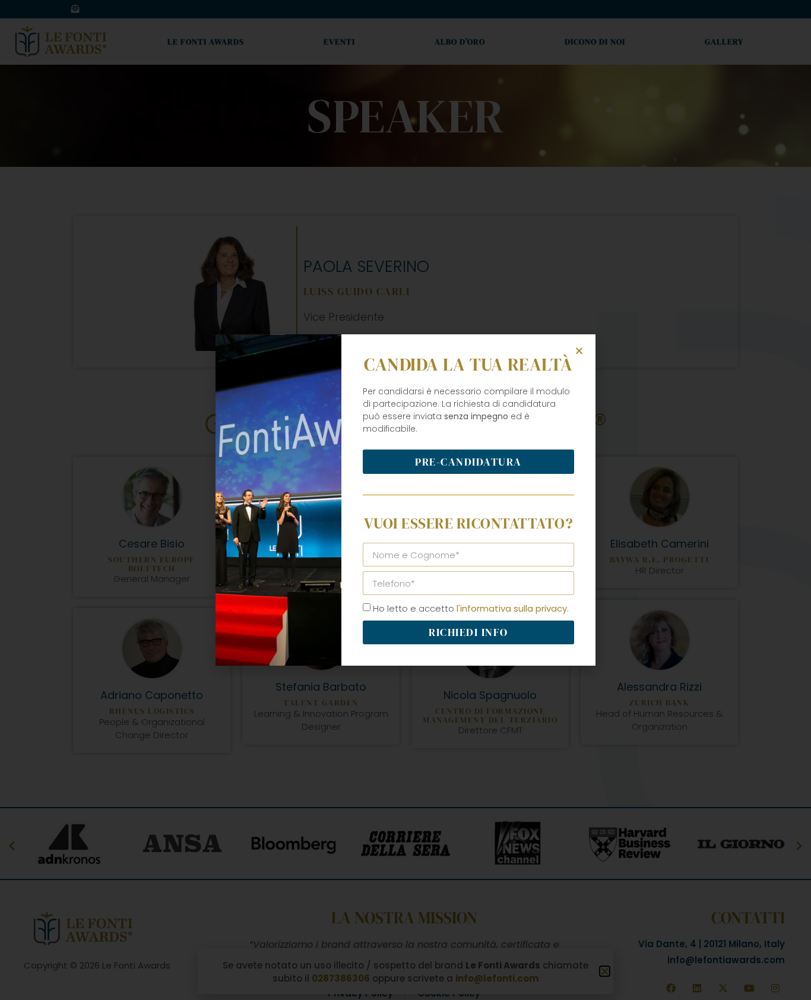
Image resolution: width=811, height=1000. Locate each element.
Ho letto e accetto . (471, 608)
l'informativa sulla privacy (512, 608)
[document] (405, 500)
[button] (579, 350)
